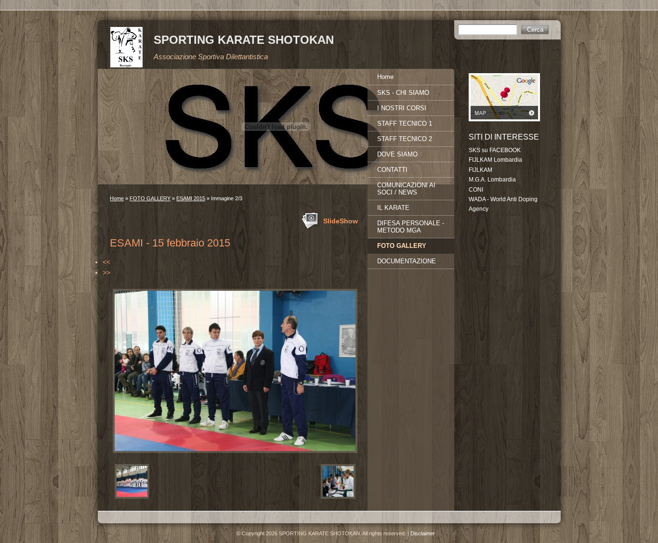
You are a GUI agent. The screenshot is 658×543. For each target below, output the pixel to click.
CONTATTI (392, 169)
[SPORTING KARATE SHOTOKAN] (126, 47)
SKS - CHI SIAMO (403, 92)
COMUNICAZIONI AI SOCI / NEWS (406, 188)
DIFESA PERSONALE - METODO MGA (410, 227)
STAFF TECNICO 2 (404, 138)
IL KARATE (393, 207)
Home (117, 198)
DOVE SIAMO (397, 154)
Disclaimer (422, 533)
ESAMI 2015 (190, 198)
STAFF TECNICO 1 (404, 123)
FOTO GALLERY (150, 198)
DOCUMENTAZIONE (406, 261)
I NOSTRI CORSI (401, 108)
